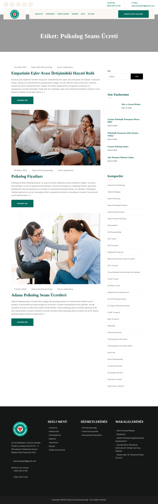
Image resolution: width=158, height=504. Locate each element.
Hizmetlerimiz (55, 435)
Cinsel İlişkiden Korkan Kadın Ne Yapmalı (124, 272)
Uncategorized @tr (115, 373)
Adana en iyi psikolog (116, 185)
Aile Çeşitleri (113, 225)
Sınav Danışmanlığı (115, 359)
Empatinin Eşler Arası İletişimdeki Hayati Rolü (52, 73)
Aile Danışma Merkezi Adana (121, 157)
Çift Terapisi (113, 265)
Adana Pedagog (114, 192)
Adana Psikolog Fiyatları (118, 205)
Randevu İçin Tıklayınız (133, 14)
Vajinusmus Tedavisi (116, 386)
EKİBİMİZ (75, 14)
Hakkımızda (54, 431)
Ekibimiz (52, 439)
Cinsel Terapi (113, 279)
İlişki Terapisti (113, 319)
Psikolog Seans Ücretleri (117, 339)
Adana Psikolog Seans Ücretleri (38, 295)
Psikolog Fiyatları (27, 176)
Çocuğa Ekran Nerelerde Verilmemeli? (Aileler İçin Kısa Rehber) (128, 448)
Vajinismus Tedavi (115, 379)
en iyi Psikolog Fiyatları (117, 299)
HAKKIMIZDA (50, 14)
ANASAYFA (39, 14)
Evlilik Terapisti (114, 312)
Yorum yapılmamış (65, 67)
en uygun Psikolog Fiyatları (119, 306)
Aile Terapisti (113, 245)
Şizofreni (111, 353)
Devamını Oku (22, 100)
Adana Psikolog (114, 199)
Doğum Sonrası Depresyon (118, 292)
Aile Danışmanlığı (114, 232)
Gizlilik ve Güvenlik (57, 450)
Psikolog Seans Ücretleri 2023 (120, 346)
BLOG (83, 14)
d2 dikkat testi (114, 286)
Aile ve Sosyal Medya (131, 104)
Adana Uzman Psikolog (117, 219)
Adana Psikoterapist (116, 212)
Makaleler (111, 326)
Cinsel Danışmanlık (90, 431)
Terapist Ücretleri (115, 366)
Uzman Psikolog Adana (118, 146)
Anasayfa (53, 428)
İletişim (52, 446)
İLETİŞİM (91, 14)
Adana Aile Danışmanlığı (41, 67)
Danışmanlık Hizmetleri (92, 435)
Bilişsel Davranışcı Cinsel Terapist (121, 259)
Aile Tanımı (112, 239)
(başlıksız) (121, 434)
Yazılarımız (53, 442)
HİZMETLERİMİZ (63, 14)
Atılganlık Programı (115, 252)
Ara (109, 71)
